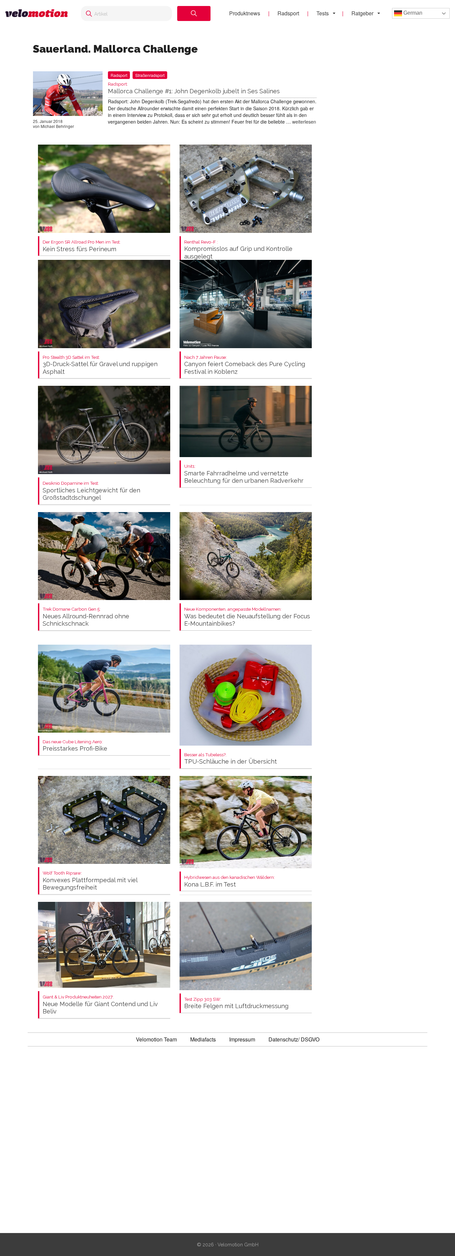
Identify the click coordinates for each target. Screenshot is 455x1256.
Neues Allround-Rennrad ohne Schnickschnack (86, 617)
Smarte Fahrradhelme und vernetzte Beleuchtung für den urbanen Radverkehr (243, 474)
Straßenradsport (150, 75)
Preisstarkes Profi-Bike (75, 745)
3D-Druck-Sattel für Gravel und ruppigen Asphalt (100, 365)
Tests (322, 13)
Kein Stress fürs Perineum (82, 246)
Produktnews (244, 13)
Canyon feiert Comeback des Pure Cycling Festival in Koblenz (244, 365)
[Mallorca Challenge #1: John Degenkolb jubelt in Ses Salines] (68, 95)
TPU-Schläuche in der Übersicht (230, 758)
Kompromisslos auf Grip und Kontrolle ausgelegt (238, 250)
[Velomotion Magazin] (36, 13)
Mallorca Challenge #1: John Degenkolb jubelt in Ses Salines (194, 88)
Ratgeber (362, 13)
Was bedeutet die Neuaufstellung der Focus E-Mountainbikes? (247, 617)
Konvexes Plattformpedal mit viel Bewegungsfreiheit (90, 881)
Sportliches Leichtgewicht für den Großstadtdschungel (91, 491)
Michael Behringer (57, 126)
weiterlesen (304, 121)
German (412, 13)
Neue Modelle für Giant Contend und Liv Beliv (100, 1004)
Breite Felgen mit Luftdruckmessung (236, 1003)
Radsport (288, 13)
